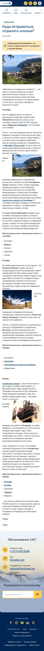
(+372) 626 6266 (20, 551)
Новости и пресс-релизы (22, 636)
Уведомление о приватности (15, 645)
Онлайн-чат (17, 559)
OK (37, 594)
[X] (33, 622)
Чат (11, 557)
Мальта (7, 244)
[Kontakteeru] (30, 3)
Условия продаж (30, 642)
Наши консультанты (22, 632)
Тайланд (8, 492)
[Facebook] (10, 622)
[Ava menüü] (40, 3)
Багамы (7, 485)
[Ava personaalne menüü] (35, 3)
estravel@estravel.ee (22, 568)
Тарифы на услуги (14, 642)
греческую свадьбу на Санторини (17, 200)
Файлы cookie (34, 645)
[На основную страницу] (6, 3)
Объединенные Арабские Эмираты (20, 365)
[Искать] (26, 3)
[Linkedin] (27, 622)
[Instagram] (16, 622)
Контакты (33, 629)
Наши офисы (21, 575)
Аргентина (8, 361)
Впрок (5, 525)
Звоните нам (16, 548)
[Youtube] (22, 622)
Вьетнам (8, 482)
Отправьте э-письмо (20, 565)
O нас (25, 629)
